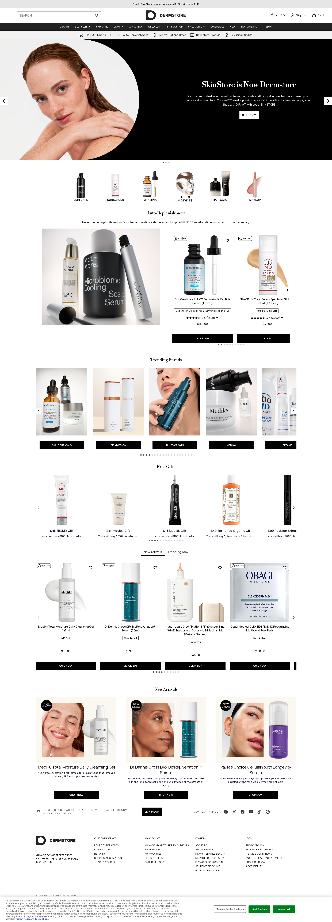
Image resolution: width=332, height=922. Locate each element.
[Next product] (287, 290)
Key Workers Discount (210, 862)
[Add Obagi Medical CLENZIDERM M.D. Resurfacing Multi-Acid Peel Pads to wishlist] (284, 568)
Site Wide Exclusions (259, 849)
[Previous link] (38, 411)
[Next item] (293, 617)
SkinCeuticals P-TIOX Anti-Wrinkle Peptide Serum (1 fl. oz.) (202, 301)
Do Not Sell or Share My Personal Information (58, 860)
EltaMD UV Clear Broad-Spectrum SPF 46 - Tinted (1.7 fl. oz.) (267, 301)
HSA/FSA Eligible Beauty (210, 853)
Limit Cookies (259, 909)
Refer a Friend (154, 857)
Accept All (284, 909)
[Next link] (293, 411)
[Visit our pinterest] (268, 812)
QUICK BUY (202, 338)
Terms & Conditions (259, 853)
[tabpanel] (166, 617)
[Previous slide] (4, 101)
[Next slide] (328, 101)
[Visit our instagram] (242, 812)
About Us (201, 845)
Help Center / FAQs (106, 845)
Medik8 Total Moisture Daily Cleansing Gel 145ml (66, 628)
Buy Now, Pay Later (207, 870)
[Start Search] (97, 15)
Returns (100, 853)
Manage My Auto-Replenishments (167, 845)
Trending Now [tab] (177, 552)
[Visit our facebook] (226, 812)
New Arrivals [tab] (153, 552)
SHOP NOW (249, 115)
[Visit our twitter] (234, 812)
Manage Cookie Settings (230, 909)
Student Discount (207, 866)
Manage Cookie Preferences (54, 855)
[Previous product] (175, 290)
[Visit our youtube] (251, 812)
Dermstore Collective (210, 857)
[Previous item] (38, 617)
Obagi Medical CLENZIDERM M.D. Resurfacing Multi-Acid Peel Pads (259, 628)
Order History (154, 862)
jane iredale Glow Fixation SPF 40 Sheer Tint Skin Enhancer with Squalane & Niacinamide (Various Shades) (195, 630)
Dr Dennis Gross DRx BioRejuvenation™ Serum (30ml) (130, 628)
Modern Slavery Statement (264, 857)
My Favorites (153, 853)
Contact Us (102, 849)
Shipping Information (108, 857)
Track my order (104, 862)
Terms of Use (42, 918)
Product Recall (256, 862)
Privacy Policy (255, 845)
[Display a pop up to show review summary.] (217, 317)
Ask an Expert (204, 849)
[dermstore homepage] (166, 15)
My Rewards (152, 849)
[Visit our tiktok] (259, 812)
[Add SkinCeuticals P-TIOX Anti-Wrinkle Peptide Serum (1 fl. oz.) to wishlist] (227, 240)
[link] (298, 15)
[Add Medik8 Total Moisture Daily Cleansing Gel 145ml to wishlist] (90, 568)
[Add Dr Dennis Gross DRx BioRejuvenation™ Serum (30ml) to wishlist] (155, 568)
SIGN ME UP (152, 811)
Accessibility (254, 866)
